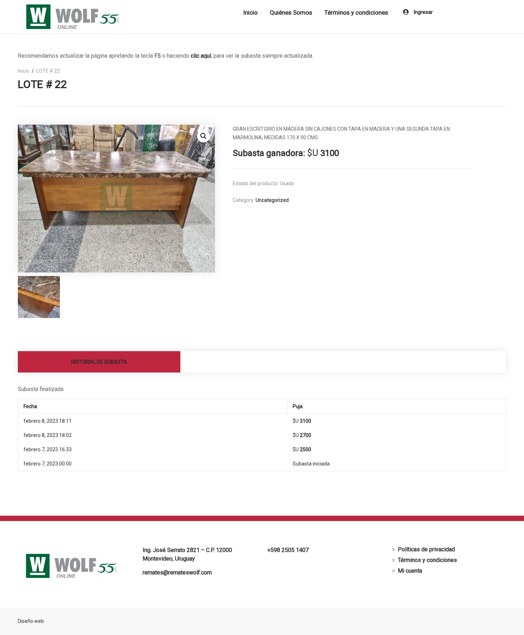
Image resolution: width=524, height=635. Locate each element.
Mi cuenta (410, 570)
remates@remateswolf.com (177, 572)
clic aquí (201, 55)
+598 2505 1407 (288, 550)
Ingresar (422, 12)
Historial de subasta (99, 362)
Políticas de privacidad (426, 549)
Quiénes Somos (291, 12)
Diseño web (31, 621)
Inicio (250, 12)
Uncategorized (272, 200)
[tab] (99, 362)
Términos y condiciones (356, 12)
